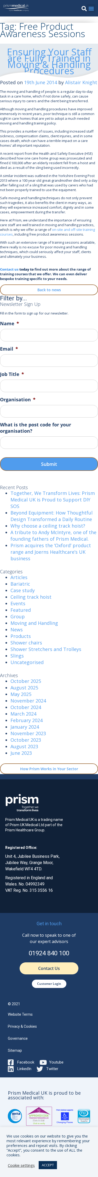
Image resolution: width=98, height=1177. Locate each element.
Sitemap (15, 1050)
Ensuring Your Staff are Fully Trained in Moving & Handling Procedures (49, 61)
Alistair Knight (81, 82)
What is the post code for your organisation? (35, 428)
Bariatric (20, 584)
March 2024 (23, 714)
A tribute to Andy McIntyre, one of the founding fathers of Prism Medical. (53, 535)
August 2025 (24, 687)
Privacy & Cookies (22, 1026)
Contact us (9, 269)
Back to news (49, 289)
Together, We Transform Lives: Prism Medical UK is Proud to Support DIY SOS (52, 499)
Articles (18, 577)
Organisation (18, 400)
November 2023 (28, 733)
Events (17, 603)
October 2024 (25, 707)
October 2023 (25, 740)
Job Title (12, 374)
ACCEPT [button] (48, 1165)
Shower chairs (26, 642)
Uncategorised (27, 662)
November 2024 (28, 701)
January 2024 (24, 727)
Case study (22, 590)
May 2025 (20, 694)
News (16, 629)
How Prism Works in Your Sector (49, 768)
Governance (18, 1038)
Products (20, 636)
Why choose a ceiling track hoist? (47, 526)
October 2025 (25, 681)
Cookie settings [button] (21, 1165)
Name (9, 324)
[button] (84, 8)
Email (9, 349)
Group (17, 616)
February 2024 (26, 720)
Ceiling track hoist (30, 597)
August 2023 (24, 746)
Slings (17, 656)
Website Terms (20, 1014)
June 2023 (21, 753)
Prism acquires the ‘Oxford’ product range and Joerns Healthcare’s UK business (50, 552)
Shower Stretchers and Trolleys (45, 649)
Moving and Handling (34, 623)
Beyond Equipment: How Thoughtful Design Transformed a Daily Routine (51, 516)
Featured (20, 610)
